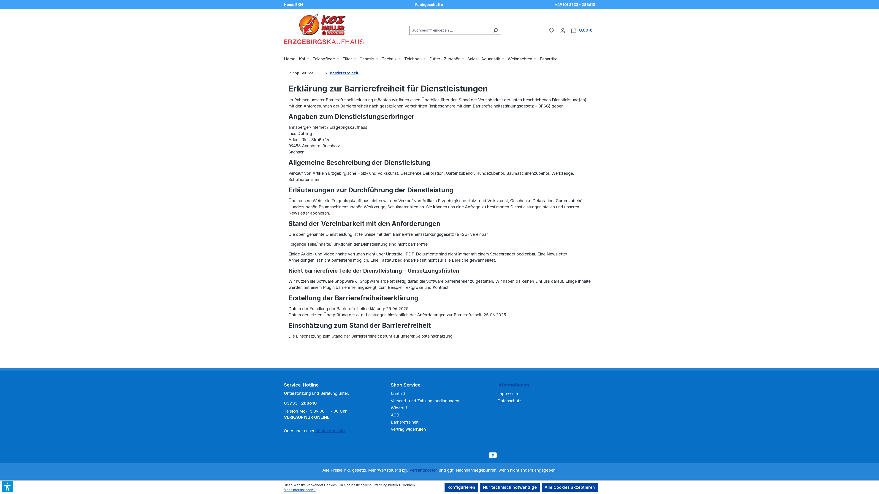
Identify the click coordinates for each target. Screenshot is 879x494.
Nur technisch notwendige (510, 487)
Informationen (513, 385)
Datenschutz (509, 400)
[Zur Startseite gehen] (324, 29)
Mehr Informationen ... (300, 490)
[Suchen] (495, 30)
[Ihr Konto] (562, 30)
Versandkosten (424, 470)
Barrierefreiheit (404, 422)
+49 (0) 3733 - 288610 (575, 4)
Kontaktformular (330, 430)
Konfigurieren (461, 487)
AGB (395, 415)
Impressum (507, 393)
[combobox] (449, 30)
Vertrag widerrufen (408, 429)
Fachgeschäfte (429, 4)
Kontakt (398, 393)
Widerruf (399, 407)
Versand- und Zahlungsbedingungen (425, 400)
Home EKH (293, 4)
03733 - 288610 (300, 403)
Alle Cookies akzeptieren (570, 487)
